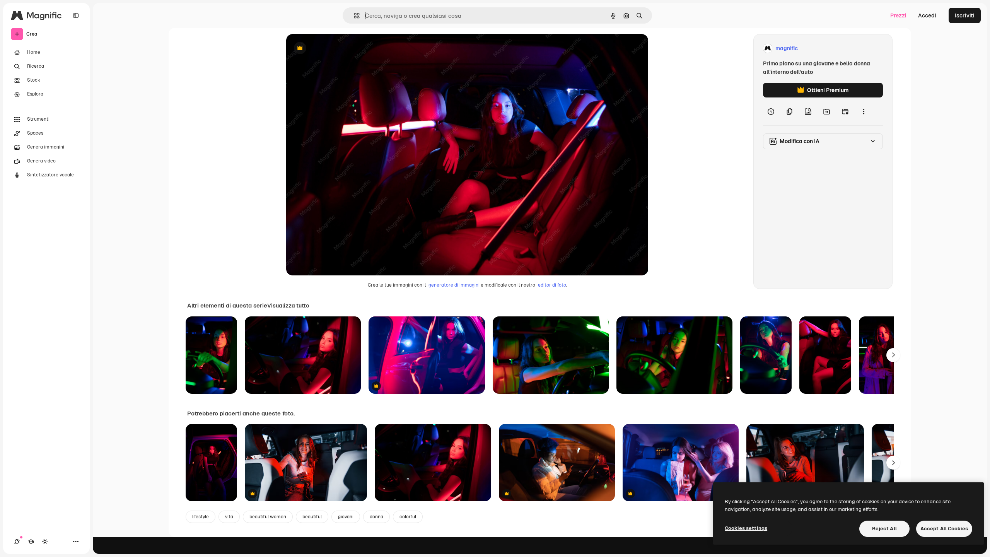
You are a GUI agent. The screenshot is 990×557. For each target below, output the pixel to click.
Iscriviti (965, 15)
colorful (407, 517)
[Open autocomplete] (353, 16)
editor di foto (552, 285)
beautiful (312, 517)
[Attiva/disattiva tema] (45, 541)
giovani (345, 517)
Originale (337, 48)
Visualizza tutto (288, 305)
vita (229, 517)
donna (376, 517)
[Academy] (31, 541)
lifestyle (200, 517)
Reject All (884, 528)
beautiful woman (267, 517)
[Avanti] (893, 355)
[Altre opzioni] (863, 111)
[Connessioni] (17, 541)
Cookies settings (746, 528)
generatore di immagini (454, 285)
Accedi (927, 15)
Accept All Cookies (944, 528)
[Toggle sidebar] (76, 15)
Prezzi (898, 15)
